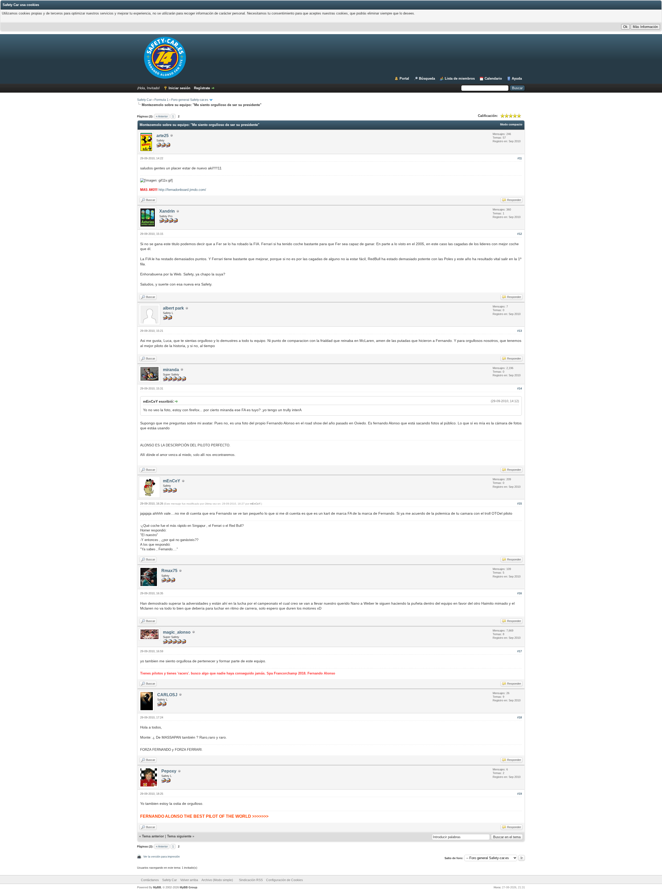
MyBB (157, 887)
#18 (519, 717)
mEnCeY (171, 481)
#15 (519, 503)
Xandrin (167, 211)
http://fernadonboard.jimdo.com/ (182, 190)
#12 (519, 233)
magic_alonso (177, 632)
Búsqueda (427, 78)
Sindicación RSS (251, 880)
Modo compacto (511, 124)
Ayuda (517, 78)
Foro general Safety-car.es (189, 100)
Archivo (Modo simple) (217, 880)
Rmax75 (169, 570)
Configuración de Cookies (284, 880)
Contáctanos (150, 880)
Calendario (493, 78)
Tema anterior (153, 836)
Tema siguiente (179, 836)
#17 (519, 651)
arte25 (162, 135)
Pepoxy (168, 771)
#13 (519, 330)
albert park (173, 308)
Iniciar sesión (179, 88)
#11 (519, 158)
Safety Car (144, 100)
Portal (404, 78)
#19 (519, 793)
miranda (171, 369)
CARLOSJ (167, 695)
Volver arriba (189, 880)
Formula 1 (161, 100)
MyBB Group (188, 887)
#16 (519, 593)
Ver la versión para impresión (161, 856)
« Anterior (162, 116)
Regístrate (202, 88)
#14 (519, 388)
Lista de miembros (460, 78)
